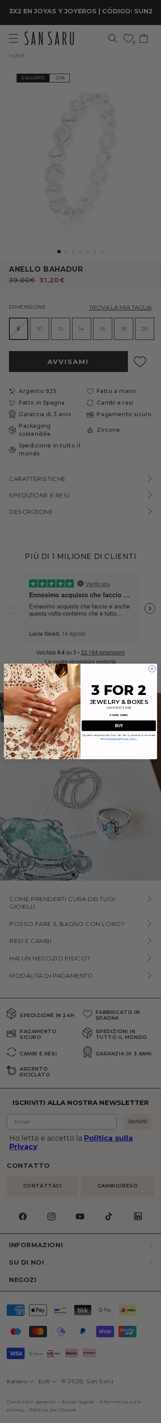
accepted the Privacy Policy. (121, 738)
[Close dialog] (151, 669)
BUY (119, 725)
